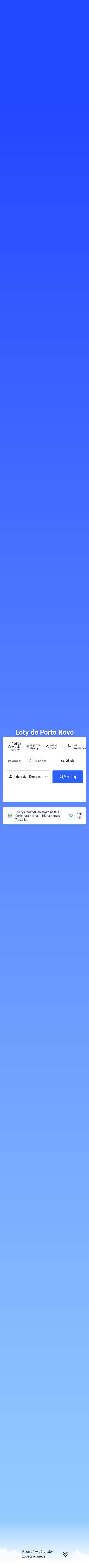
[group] (18, 761)
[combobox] (16, 761)
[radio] (14, 746)
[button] (82, 5)
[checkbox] (77, 747)
